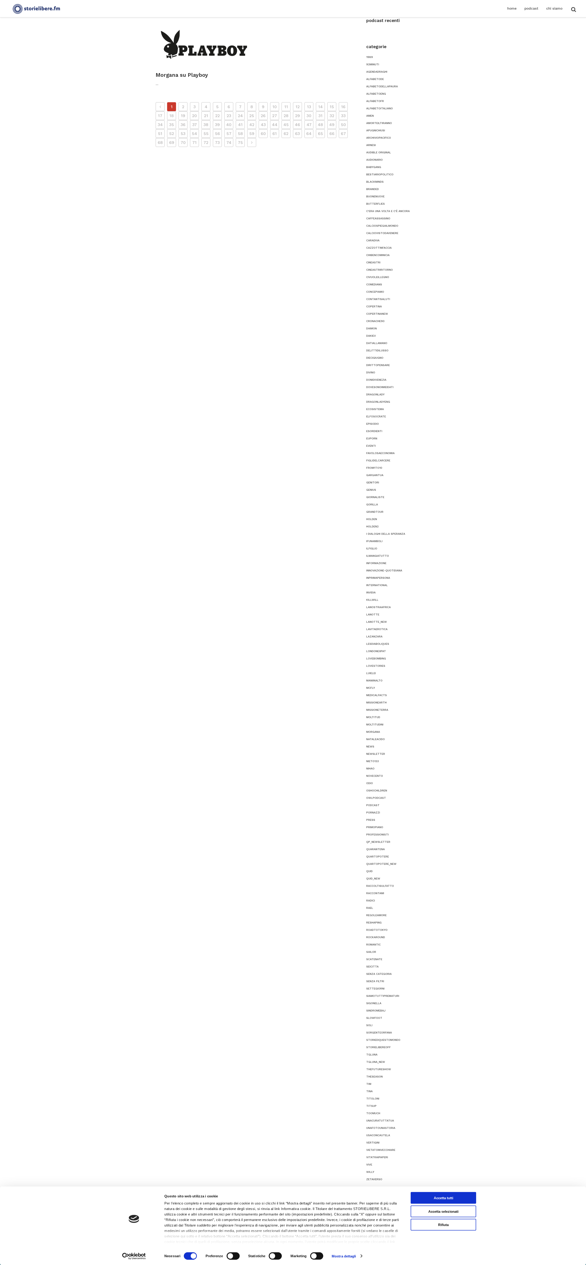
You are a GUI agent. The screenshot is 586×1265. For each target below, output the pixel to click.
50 (343, 124)
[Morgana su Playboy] (204, 44)
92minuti (372, 64)
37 (194, 124)
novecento (374, 775)
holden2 (372, 526)
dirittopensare (378, 365)
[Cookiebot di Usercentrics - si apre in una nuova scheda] (134, 1256)
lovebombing (376, 658)
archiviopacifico (378, 137)
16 (343, 106)
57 (228, 133)
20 (194, 115)
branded (372, 189)
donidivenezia (376, 379)
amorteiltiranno (379, 123)
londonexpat (376, 651)
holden (371, 519)
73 (217, 142)
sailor (371, 952)
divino (370, 372)
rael (369, 907)
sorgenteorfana (379, 1032)
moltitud (373, 717)
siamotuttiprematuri (382, 996)
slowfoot (374, 1018)
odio (369, 783)
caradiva (373, 240)
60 (263, 133)
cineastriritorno (379, 269)
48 (320, 124)
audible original (378, 152)
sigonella (373, 1003)
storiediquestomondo (383, 1040)
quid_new (373, 878)
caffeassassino (378, 218)
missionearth (376, 702)
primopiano (374, 827)
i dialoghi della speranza (385, 533)
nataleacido (375, 739)
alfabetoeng (376, 93)
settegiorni (375, 988)
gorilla (372, 504)
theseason (374, 1076)
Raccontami (375, 893)
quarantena (375, 849)
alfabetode (375, 79)
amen (370, 115)
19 (183, 115)
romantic (373, 944)
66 (331, 133)
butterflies (375, 203)
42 (251, 124)
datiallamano (376, 343)
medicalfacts (376, 695)
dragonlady (375, 394)
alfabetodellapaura (382, 86)
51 (160, 133)
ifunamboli (374, 541)
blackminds (375, 181)
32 (332, 115)
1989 (369, 57)
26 (263, 115)
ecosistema (375, 409)
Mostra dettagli (344, 1256)
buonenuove (375, 196)
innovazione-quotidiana (384, 570)
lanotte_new (376, 621)
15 (332, 106)
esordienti (374, 431)
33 (343, 115)
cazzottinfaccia (379, 247)
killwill (372, 599)
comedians (374, 284)
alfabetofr (375, 101)
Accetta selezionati (443, 1211)
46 (297, 124)
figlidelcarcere (378, 460)
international (377, 585)
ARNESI (371, 145)
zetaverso (374, 1179)
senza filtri (375, 981)
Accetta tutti (443, 1198)
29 (297, 115)
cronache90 (375, 321)
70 (183, 142)
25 (251, 115)
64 (309, 133)
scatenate (374, 959)
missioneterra (377, 709)
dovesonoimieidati (379, 387)
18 (171, 115)
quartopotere (377, 856)
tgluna (371, 1054)
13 (309, 106)
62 (286, 133)
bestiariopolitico (379, 174)
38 (205, 124)
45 (286, 124)
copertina (374, 306)
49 (331, 124)
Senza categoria (379, 974)
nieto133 (372, 761)
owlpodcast (376, 797)
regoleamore (376, 915)
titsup (371, 1106)
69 (171, 142)
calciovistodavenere (382, 233)
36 (183, 124)
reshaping (374, 922)
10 (274, 106)
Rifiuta (443, 1225)
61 (274, 133)
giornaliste (375, 497)
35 (171, 124)
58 (240, 133)
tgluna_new (375, 1062)
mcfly (370, 687)
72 (205, 142)
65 (320, 133)
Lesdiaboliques (377, 643)
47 (309, 124)
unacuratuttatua (380, 1120)
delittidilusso (377, 350)
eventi (371, 445)
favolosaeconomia (380, 453)
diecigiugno (374, 357)
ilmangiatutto (377, 555)
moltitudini (374, 724)
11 (286, 106)
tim (368, 1084)
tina (369, 1091)
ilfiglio (371, 548)
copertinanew (377, 313)
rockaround (375, 937)
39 (217, 124)
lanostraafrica (378, 607)
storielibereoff (378, 1047)
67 (343, 133)
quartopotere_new (381, 863)
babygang (373, 167)
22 (217, 115)
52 (171, 133)
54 (194, 133)
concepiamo (375, 291)
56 (217, 133)
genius (371, 489)
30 (309, 115)
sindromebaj (375, 1010)
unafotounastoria (380, 1128)
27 (274, 115)
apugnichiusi (375, 130)
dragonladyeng (378, 401)
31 (320, 115)
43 (263, 124)
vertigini (373, 1142)
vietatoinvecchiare (380, 1150)
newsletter (375, 753)
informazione (376, 563)
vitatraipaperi (377, 1157)
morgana (373, 731)
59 (251, 133)
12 (298, 106)
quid (369, 871)
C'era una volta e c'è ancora (388, 211)
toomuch (373, 1113)
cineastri (373, 262)
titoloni (372, 1098)
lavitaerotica (377, 629)
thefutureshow (378, 1069)
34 (160, 124)
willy (370, 1172)
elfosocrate (376, 416)
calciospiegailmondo (382, 225)
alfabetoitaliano (379, 108)
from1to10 (374, 467)
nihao (370, 768)
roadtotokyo (377, 930)
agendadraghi (376, 71)
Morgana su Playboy (182, 75)
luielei (371, 673)
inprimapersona (378, 577)
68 (160, 142)
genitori (372, 482)
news (370, 746)
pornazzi (373, 812)
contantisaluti (378, 299)
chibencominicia (378, 255)
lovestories (375, 665)
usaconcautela (378, 1135)
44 (274, 124)
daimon (371, 328)
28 (286, 115)
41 (240, 124)
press (370, 819)
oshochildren (376, 790)
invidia (371, 592)
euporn (371, 438)
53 (183, 133)
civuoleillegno (377, 277)
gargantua (374, 475)
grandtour (374, 511)
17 (160, 115)
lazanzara (374, 636)
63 (297, 133)
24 (240, 115)
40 (228, 124)
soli (369, 1025)
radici (370, 900)
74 (228, 142)
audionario (374, 159)
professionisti (377, 834)
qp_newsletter (378, 841)
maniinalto (374, 680)
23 (229, 115)
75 (240, 142)
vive (369, 1164)
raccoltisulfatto (380, 885)
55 (206, 133)
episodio (372, 423)
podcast (373, 805)
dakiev (371, 335)
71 (194, 142)
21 (206, 115)
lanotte (372, 614)
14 (320, 106)
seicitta (372, 966)
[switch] (233, 1255)
